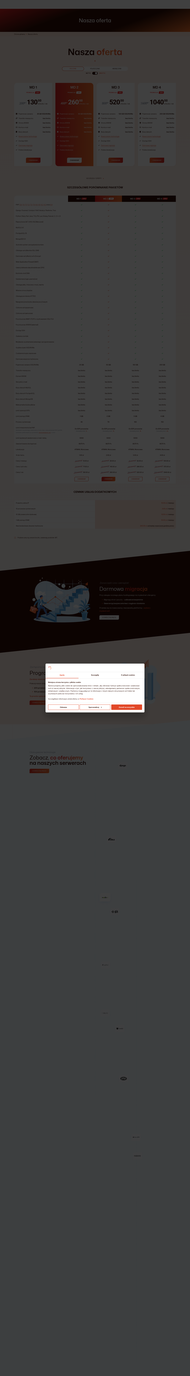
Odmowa (63, 707)
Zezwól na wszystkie (127, 707)
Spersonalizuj (94, 707)
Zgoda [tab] (62, 675)
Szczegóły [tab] (95, 675)
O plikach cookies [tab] (128, 675)
